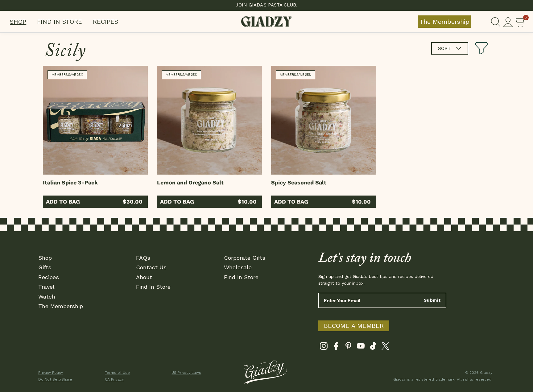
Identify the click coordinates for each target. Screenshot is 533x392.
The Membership (444, 21)
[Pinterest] (348, 347)
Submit (432, 300)
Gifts (44, 267)
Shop (18, 21)
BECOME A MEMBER (354, 325)
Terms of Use (117, 372)
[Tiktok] (373, 347)
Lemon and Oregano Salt (190, 182)
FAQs (143, 257)
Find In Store (59, 21)
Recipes (105, 21)
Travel (46, 286)
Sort (445, 48)
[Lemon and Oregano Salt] (209, 120)
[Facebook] (336, 347)
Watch (46, 296)
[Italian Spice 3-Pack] (95, 120)
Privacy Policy (50, 372)
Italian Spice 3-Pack (70, 182)
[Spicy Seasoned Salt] (323, 120)
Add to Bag (63, 201)
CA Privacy (114, 379)
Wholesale (238, 267)
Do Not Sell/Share (55, 379)
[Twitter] (385, 347)
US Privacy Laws (186, 372)
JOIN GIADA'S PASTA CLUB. (266, 5)
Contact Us (151, 267)
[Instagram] (323, 347)
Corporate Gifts (244, 257)
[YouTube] (360, 347)
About (144, 277)
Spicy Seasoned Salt (298, 182)
